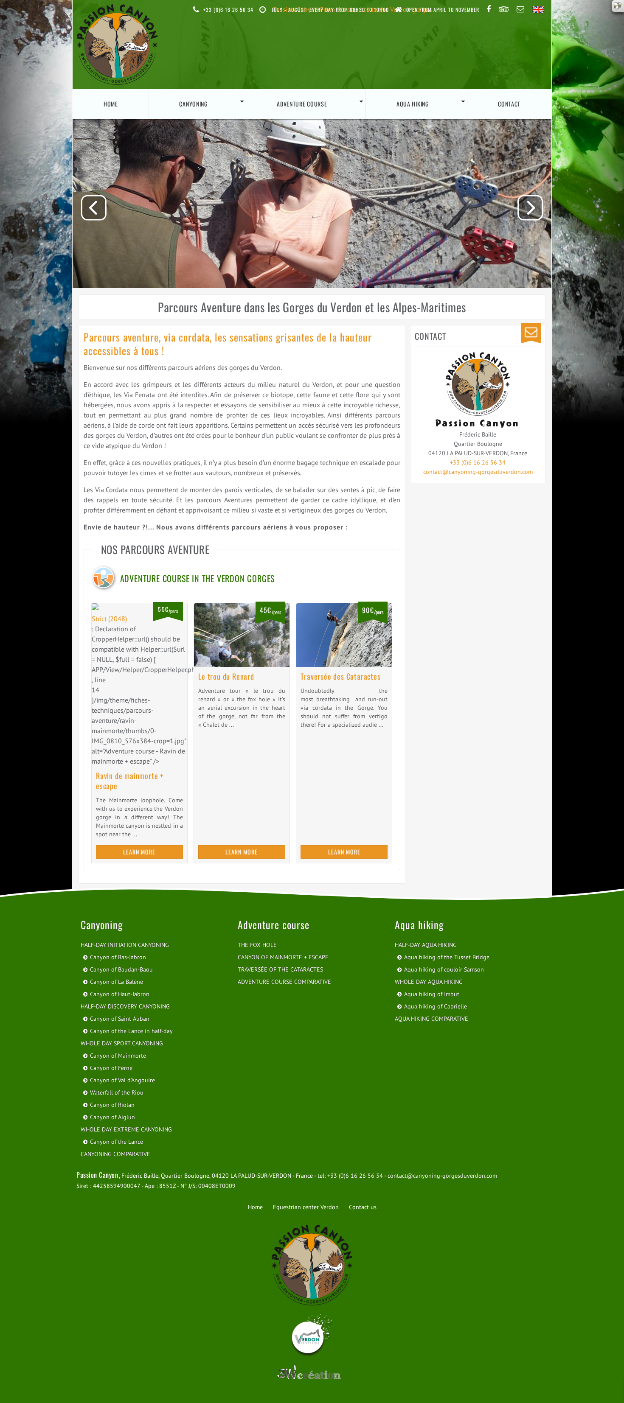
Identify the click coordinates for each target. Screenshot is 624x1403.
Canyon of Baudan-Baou (121, 969)
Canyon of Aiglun (112, 1117)
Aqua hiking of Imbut (431, 994)
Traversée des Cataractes (340, 676)
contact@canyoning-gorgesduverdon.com (478, 472)
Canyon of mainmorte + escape (283, 957)
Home (111, 103)
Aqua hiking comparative (431, 1018)
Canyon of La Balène (116, 982)
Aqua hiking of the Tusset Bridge (446, 957)
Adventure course (302, 103)
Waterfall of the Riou (116, 1092)
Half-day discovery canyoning (125, 1006)
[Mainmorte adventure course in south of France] (139, 608)
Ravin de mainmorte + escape (129, 780)
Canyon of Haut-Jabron (119, 994)
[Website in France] (312, 1374)
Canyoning (193, 103)
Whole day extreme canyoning (126, 1129)
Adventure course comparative (284, 982)
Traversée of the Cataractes (280, 969)
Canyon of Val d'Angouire (122, 1080)
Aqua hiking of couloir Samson (444, 969)
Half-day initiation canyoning (125, 945)
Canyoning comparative (115, 1154)
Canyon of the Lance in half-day (131, 1031)
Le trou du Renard (226, 676)
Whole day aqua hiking (429, 982)
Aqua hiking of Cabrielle (435, 1006)
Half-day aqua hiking (426, 945)
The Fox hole (257, 945)
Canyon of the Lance (116, 1141)
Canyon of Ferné (111, 1068)
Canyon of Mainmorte (118, 1055)
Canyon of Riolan (112, 1105)
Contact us (363, 1207)
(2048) (109, 618)
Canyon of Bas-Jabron (118, 957)
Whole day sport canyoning (122, 1043)
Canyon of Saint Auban (119, 1018)
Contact (509, 103)
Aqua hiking (412, 103)
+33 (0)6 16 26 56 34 (478, 462)
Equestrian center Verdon (306, 1207)
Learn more (139, 851)
